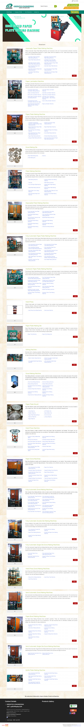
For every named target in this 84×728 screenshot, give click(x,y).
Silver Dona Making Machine (34, 381)
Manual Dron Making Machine (34, 577)
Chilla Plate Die (31, 411)
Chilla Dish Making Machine (48, 226)
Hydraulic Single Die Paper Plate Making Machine (34, 284)
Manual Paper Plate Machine (48, 441)
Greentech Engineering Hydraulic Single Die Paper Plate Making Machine (35, 124)
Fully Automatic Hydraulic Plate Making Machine (48, 215)
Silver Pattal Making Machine (50, 259)
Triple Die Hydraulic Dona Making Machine (47, 386)
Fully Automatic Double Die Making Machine (34, 530)
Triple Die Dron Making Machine (34, 394)
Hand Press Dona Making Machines (38, 568)
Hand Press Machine (33, 428)
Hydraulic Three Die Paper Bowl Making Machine (51, 625)
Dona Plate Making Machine (50, 133)
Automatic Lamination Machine (48, 92)
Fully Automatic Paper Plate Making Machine (41, 236)
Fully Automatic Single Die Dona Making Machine (33, 503)
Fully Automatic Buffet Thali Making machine (50, 677)
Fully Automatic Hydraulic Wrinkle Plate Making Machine (34, 278)
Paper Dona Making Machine (34, 532)
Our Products (28, 12)
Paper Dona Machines (33, 459)
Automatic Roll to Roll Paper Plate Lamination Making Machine (34, 105)
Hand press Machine (48, 310)
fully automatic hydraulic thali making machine (34, 218)
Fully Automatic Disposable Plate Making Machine (48, 212)
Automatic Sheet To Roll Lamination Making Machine (34, 90)
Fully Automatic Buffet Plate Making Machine (34, 674)
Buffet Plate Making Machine (48, 217)
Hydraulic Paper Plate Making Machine (39, 269)
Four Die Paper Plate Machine (34, 184)
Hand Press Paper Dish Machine (34, 441)
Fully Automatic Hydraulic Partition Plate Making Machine (50, 257)
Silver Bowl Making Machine (34, 627)
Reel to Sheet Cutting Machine (34, 358)
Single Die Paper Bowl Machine (50, 633)
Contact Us (36, 12)
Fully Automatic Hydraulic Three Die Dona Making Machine (49, 512)
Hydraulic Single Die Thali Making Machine (33, 260)
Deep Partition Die (48, 413)
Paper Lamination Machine (35, 81)
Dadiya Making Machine (47, 383)
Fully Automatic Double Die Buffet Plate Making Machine (34, 683)
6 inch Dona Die (47, 414)
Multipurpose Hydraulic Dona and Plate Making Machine (48, 281)
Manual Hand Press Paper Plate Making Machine (34, 127)
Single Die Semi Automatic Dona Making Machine (34, 654)
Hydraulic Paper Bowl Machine (34, 388)
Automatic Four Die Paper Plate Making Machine (50, 72)
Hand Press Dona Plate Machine (35, 310)
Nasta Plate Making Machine (34, 187)
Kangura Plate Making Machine (34, 137)
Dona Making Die (31, 147)
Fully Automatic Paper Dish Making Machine (50, 248)
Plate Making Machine (33, 171)
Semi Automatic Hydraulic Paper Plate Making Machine (51, 138)
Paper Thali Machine (32, 334)
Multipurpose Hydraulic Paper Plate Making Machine (34, 281)
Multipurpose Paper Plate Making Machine (49, 123)
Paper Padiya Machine (49, 472)
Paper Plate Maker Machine (50, 126)
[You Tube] (72, 713)
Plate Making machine (48, 182)
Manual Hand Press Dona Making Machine (47, 654)
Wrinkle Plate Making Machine (50, 136)
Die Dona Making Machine (47, 381)
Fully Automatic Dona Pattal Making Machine (34, 468)
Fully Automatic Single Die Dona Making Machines (43, 545)
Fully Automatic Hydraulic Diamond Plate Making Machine (35, 248)
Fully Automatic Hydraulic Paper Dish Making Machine (35, 245)
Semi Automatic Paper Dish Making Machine (34, 66)
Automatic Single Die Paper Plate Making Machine (34, 57)
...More (74, 75)
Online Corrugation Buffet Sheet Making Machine (51, 359)
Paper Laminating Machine (33, 92)
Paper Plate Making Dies (33, 155)
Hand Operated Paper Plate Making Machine (33, 447)
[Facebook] (70, 713)
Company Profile (18, 12)
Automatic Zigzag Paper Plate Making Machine (34, 251)
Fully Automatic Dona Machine (34, 511)
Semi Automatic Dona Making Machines (39, 592)
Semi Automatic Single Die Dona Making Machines (43, 646)
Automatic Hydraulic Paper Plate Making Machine (51, 63)
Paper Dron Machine (48, 467)
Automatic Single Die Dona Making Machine (33, 557)
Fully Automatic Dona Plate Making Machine (33, 212)
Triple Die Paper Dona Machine (50, 478)
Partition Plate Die (32, 413)
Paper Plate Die (31, 418)
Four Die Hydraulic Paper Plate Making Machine (48, 278)
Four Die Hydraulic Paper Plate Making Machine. (50, 69)
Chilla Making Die (31, 157)
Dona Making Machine (33, 373)
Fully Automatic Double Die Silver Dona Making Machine (48, 497)
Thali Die (30, 182)
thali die (44, 155)
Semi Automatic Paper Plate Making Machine (48, 287)
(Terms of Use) (79, 724)
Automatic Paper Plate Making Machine (39, 48)
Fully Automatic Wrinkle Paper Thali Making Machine (34, 254)
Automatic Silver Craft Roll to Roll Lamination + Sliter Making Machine (48, 97)
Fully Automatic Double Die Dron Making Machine (33, 500)
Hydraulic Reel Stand (46, 446)
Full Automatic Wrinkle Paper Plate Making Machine (50, 254)
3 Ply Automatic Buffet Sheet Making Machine (50, 362)
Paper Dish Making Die (47, 334)
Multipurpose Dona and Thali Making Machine (34, 509)
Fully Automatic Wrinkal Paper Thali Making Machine (50, 245)
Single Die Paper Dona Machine (51, 470)
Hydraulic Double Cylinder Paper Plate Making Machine (34, 290)
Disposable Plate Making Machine (37, 203)
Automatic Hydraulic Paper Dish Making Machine (35, 69)
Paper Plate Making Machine (34, 59)
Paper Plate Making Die (33, 326)
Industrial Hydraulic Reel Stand (48, 439)
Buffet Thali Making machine (48, 289)
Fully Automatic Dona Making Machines (39, 489)
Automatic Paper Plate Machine (50, 65)
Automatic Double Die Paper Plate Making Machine (50, 57)
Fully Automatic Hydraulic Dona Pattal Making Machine (51, 251)
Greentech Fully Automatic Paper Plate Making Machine (50, 60)
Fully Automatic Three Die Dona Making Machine (34, 497)
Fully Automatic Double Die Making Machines (41, 521)
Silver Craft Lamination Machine (48, 100)
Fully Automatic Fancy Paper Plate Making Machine (34, 133)
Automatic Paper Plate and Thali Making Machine (51, 191)
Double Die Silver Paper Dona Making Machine (34, 473)
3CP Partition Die (47, 411)
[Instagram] (74, 713)
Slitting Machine (31, 349)
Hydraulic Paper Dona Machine (34, 470)
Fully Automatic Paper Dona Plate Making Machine (48, 554)
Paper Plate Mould (32, 404)
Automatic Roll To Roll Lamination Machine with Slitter (34, 101)
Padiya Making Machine (33, 383)
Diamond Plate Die (32, 416)
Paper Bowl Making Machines (36, 616)
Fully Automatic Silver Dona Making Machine (48, 500)
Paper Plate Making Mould (33, 414)
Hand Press (29, 302)
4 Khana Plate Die (48, 416)
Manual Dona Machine (32, 439)
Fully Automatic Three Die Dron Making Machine (34, 506)
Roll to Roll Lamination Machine (34, 94)
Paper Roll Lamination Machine (48, 94)
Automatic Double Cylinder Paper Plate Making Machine (34, 63)
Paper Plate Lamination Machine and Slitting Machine (34, 97)
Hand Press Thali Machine (49, 577)
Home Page (9, 12)
